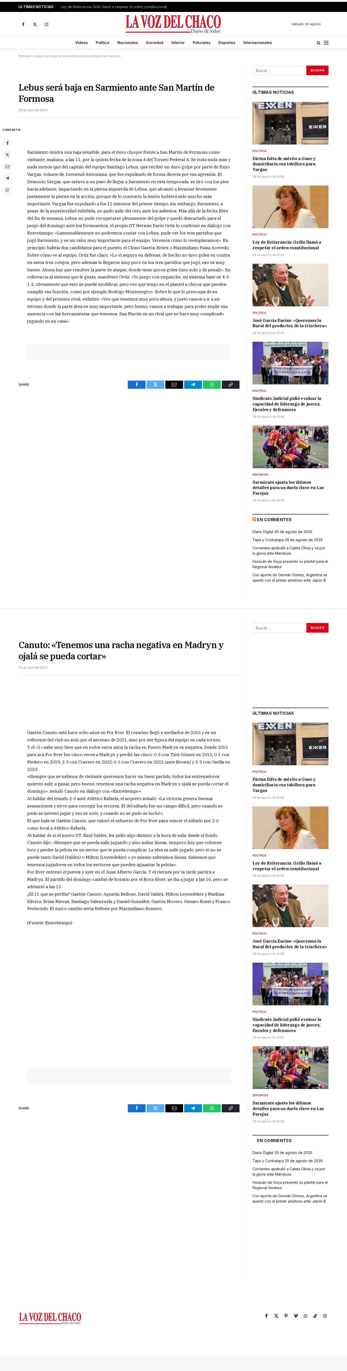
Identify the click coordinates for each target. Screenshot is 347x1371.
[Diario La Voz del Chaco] (173, 24)
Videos (81, 42)
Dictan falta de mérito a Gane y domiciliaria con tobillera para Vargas (284, 164)
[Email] (7, 166)
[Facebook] (7, 143)
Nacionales (127, 42)
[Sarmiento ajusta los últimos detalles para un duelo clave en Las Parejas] (290, 447)
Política (102, 42)
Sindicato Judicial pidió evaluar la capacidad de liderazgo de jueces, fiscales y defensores (287, 404)
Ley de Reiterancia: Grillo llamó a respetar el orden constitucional (114, 7)
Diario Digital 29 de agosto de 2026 (282, 531)
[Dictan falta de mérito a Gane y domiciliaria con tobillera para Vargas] (290, 123)
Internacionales (257, 42)
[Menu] (326, 43)
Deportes (226, 42)
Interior (178, 42)
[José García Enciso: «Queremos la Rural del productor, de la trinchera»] (290, 285)
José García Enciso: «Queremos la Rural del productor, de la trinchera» (290, 323)
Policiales (201, 42)
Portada (24, 56)
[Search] (319, 43)
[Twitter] (7, 155)
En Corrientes (274, 519)
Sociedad (154, 42)
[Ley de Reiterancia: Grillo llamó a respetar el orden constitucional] (290, 206)
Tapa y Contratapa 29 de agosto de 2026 (288, 540)
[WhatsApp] (7, 190)
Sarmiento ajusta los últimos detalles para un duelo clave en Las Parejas (288, 488)
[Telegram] (7, 178)
